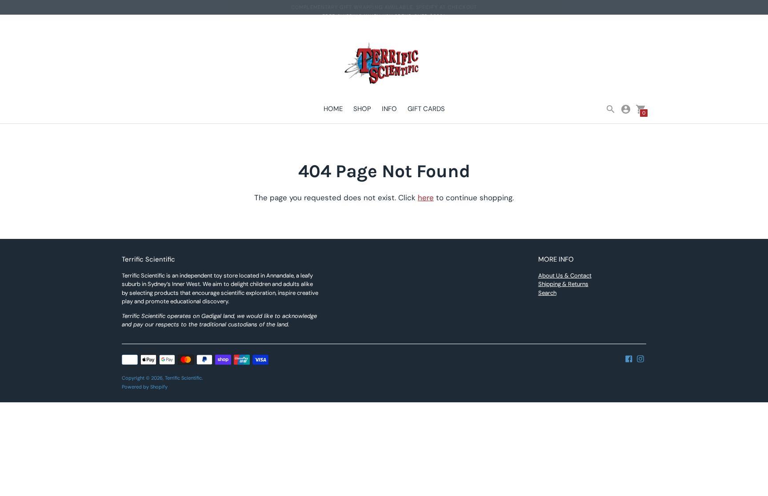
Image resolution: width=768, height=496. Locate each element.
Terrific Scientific (183, 378)
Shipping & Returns (563, 284)
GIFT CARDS (426, 108)
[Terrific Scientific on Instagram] (640, 358)
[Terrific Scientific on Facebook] (628, 358)
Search (547, 293)
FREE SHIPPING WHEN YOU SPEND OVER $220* (384, 7)
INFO (389, 108)
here (426, 197)
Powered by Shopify (145, 387)
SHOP (362, 108)
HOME (333, 108)
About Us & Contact (565, 275)
